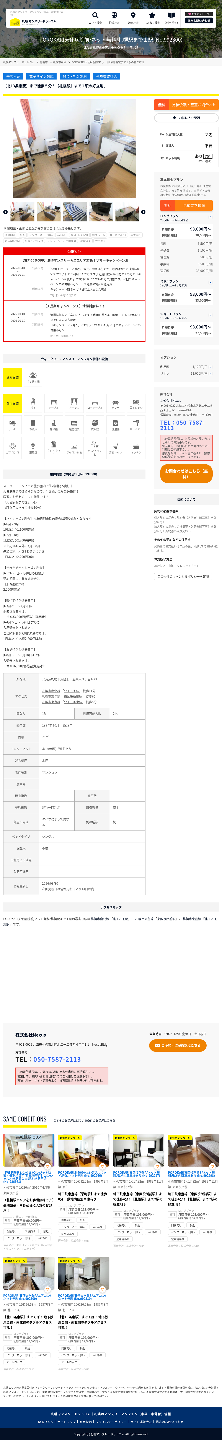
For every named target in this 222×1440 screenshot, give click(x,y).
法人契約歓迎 (13, 241)
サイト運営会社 (141, 1421)
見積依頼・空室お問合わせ (194, 104)
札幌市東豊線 (51, 696)
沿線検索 (114, 22)
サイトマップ (66, 1421)
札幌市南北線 (51, 691)
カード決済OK (117, 235)
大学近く (100, 241)
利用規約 (86, 1421)
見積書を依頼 (194, 205)
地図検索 (133, 22)
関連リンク (46, 1421)
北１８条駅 (71, 691)
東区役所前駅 (73, 696)
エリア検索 (95, 22)
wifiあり (62, 235)
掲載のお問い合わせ (170, 1421)
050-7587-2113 (182, 425)
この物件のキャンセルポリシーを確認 (183, 576)
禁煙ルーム (98, 235)
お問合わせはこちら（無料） (186, 473)
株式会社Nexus (170, 400)
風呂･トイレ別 (79, 235)
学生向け (136, 235)
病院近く (85, 241)
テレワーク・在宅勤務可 (61, 241)
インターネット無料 (41, 235)
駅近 (22, 235)
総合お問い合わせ (199, 20)
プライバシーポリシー (111, 1421)
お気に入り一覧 (201, 14)
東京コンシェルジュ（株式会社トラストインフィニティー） (27, 1246)
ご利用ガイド (171, 22)
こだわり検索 (152, 22)
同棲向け (10, 235)
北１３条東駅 (73, 702)
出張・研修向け (34, 241)
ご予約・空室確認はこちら (181, 1045)
